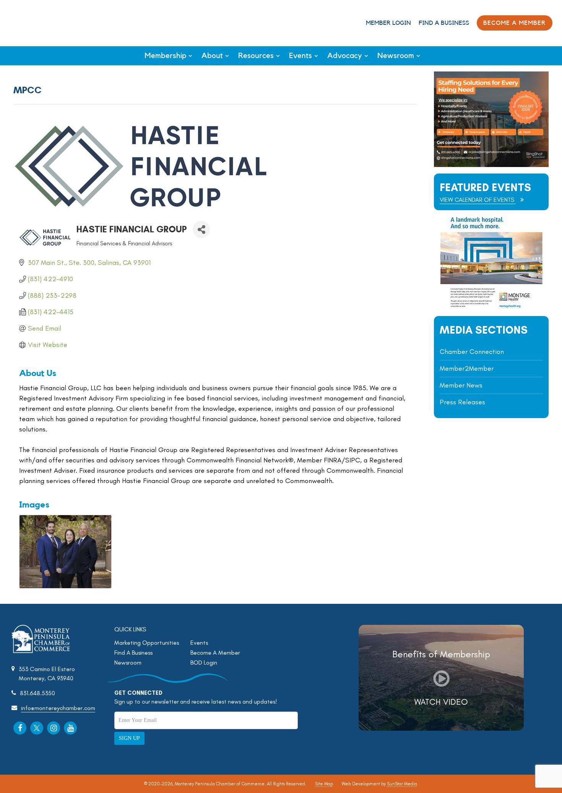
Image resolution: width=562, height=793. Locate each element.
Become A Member (215, 652)
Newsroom (395, 56)
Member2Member (467, 368)
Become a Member (514, 23)
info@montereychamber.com (58, 708)
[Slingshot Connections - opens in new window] (491, 165)
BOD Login (203, 662)
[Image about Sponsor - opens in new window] (491, 307)
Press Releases (462, 402)
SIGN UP (129, 738)
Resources (256, 56)
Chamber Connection (472, 351)
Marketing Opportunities (146, 642)
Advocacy (344, 56)
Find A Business (444, 23)
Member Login (388, 23)
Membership (165, 56)
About (212, 56)
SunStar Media (402, 784)
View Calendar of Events (478, 199)
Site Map (324, 784)
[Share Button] (201, 229)
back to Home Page (38, 22)
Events (300, 56)
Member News (461, 385)
